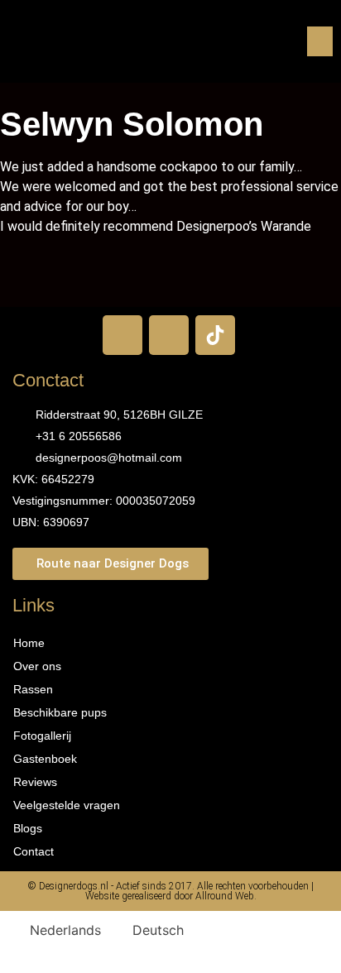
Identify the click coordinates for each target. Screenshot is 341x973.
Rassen (33, 689)
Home (29, 642)
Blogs (27, 828)
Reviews (35, 781)
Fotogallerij (42, 735)
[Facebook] (122, 335)
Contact (33, 851)
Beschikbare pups (60, 712)
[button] (320, 41)
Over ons (37, 666)
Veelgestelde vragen (66, 805)
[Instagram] (169, 335)
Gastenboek (45, 758)
